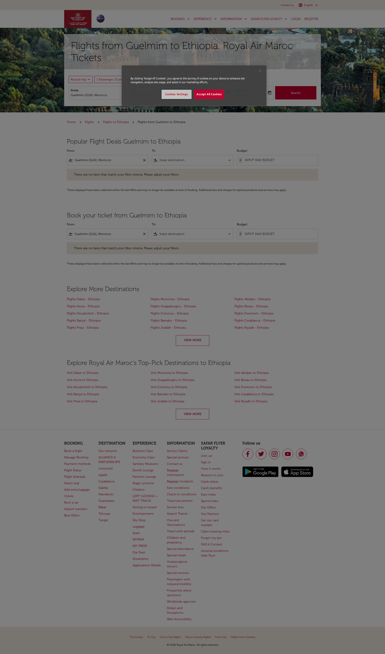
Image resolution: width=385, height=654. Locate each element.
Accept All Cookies (209, 94)
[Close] (260, 71)
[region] (194, 85)
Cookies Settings (176, 94)
